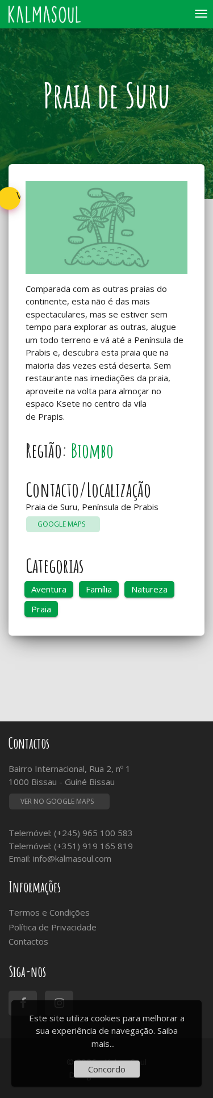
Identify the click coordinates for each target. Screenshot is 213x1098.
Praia (41, 609)
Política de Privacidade (53, 927)
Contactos (28, 941)
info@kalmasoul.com (72, 858)
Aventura (48, 589)
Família (99, 589)
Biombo (92, 450)
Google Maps (63, 524)
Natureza (149, 589)
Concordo (107, 1069)
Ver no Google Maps (57, 801)
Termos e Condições (49, 912)
